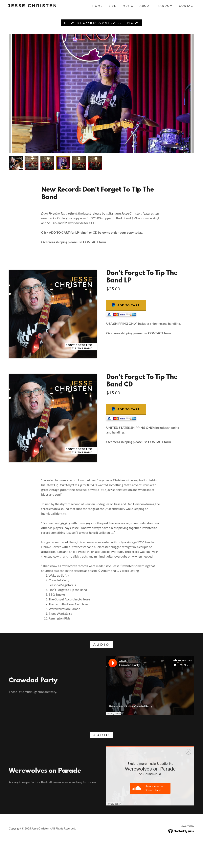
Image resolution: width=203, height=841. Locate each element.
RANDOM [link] (165, 5)
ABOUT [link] (145, 5)
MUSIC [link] (128, 5)
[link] (33, 6)
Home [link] (97, 5)
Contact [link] (187, 5)
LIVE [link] (112, 5)
